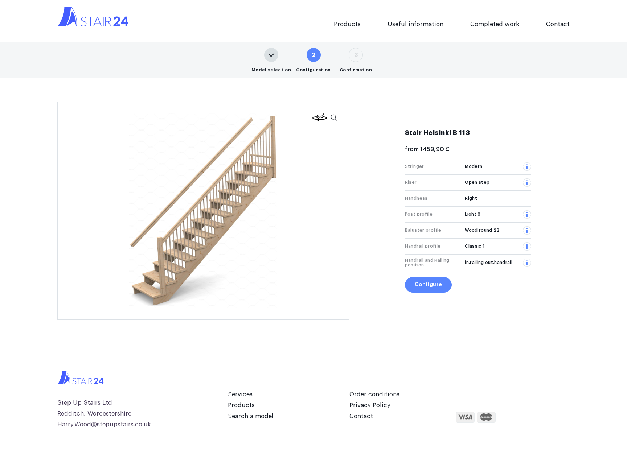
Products (347, 24)
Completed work (494, 24)
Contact (558, 24)
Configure (428, 284)
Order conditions (374, 394)
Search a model (251, 416)
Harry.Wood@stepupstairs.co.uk (104, 424)
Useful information (415, 24)
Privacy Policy (369, 405)
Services (240, 394)
